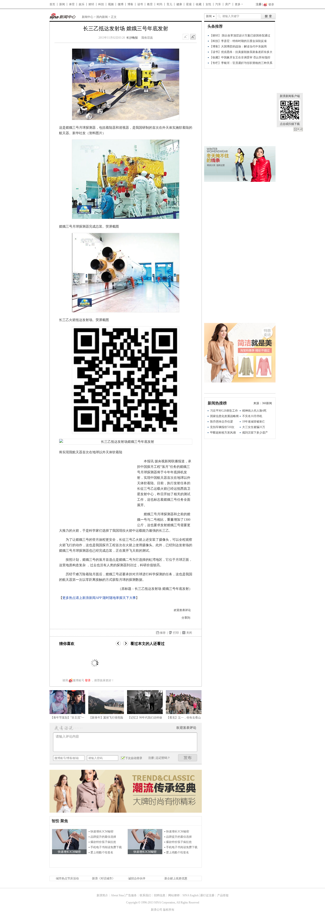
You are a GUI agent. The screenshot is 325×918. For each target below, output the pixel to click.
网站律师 (174, 895)
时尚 (159, 4)
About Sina (117, 895)
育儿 (169, 4)
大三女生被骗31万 (253, 427)
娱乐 (81, 4)
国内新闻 (102, 17)
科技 (101, 4)
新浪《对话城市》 (103, 878)
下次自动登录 (133, 758)
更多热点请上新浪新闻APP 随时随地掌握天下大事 (99, 598)
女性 (208, 4)
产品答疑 (223, 895)
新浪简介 (102, 895)
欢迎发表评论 (182, 610)
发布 (187, 758)
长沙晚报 (132, 37)
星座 (189, 4)
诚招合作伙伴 (136, 878)
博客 (130, 4)
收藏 (199, 4)
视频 (111, 4)
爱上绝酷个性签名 (101, 852)
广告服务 (131, 895)
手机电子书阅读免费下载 (106, 847)
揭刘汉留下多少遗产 (255, 432)
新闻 (62, 4)
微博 (120, 4)
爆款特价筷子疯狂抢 (103, 842)
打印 (176, 632)
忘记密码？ (163, 758)
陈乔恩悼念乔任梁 (221, 421)
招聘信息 (159, 895)
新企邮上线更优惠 (175, 878)
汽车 (218, 4)
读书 (140, 4)
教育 (150, 4)
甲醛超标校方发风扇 (223, 432)
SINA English (190, 895)
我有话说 (147, 37)
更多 (238, 4)
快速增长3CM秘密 (101, 831)
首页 (52, 4)
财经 (91, 4)
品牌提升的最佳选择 (103, 836)
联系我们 (145, 895)
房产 (228, 4)
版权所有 (168, 909)
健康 (179, 4)
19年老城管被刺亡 (253, 421)
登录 (88, 680)
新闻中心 (87, 17)
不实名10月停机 (252, 416)
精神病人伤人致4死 (254, 410)
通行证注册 (207, 895)
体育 (72, 4)
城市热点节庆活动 (67, 878)
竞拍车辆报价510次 (222, 427)
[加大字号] (193, 37)
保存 (163, 632)
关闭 (298, 129)
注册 (258, 4)
